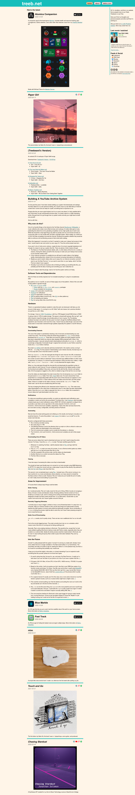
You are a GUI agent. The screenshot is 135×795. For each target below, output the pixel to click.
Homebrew (48, 289)
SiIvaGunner (68, 227)
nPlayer (41, 469)
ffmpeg (36, 289)
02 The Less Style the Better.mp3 (37, 169)
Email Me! (116, 66)
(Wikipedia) (75, 227)
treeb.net (32, 3)
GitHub (116, 64)
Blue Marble (41, 602)
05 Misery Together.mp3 (35, 190)
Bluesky (116, 59)
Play (32, 300)
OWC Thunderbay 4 (46, 314)
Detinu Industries (44, 611)
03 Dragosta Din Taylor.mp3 (36, 176)
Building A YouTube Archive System (47, 198)
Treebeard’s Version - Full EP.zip (46, 159)
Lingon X (33, 291)
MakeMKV (79, 568)
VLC (56, 296)
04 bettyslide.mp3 (33, 183)
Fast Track (40, 616)
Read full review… (115, 50)
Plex (32, 298)
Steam (115, 63)
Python (36, 287)
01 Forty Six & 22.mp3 (34, 163)
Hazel (32, 294)
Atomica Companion (46, 14)
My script (38, 285)
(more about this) (126, 73)
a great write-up (59, 572)
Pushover (33, 293)
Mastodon (116, 61)
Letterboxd (117, 55)
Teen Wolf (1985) (123, 33)
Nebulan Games (49, 89)
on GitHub (38, 348)
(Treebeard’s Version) (39, 150)
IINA (32, 296)
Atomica (51, 20)
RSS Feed (117, 57)
